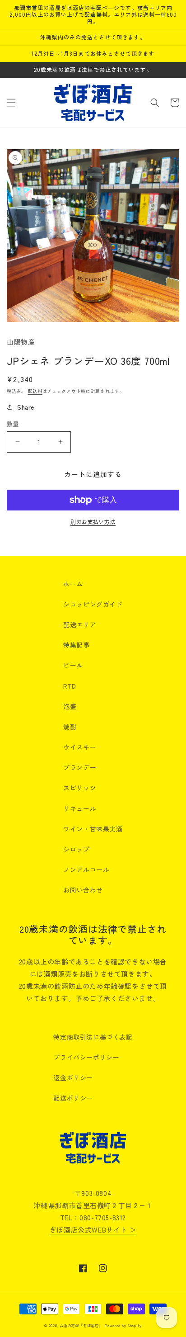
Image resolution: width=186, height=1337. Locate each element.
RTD (69, 685)
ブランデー (79, 767)
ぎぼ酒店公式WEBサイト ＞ (93, 1229)
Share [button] (25, 406)
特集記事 (76, 644)
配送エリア (79, 624)
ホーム (73, 583)
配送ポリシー (73, 1097)
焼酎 (69, 726)
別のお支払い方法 (93, 521)
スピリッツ (79, 787)
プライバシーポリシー (86, 1057)
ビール (73, 665)
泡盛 (69, 706)
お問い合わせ (83, 889)
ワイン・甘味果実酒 (92, 828)
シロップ (76, 849)
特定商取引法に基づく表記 (92, 1036)
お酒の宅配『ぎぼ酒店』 (81, 1325)
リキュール (79, 808)
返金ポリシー (73, 1077)
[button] (11, 103)
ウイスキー (79, 746)
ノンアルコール (86, 869)
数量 (13, 424)
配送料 (35, 390)
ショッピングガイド (92, 604)
